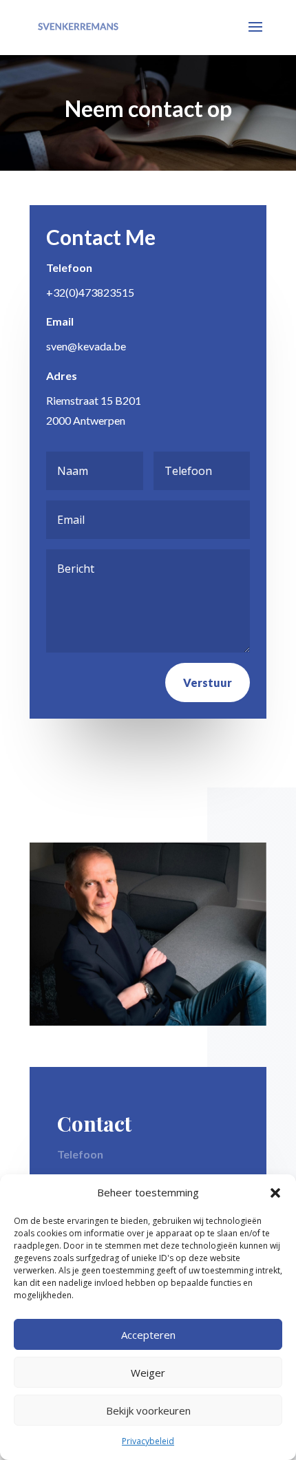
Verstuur (207, 682)
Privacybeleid (148, 1441)
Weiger (148, 1372)
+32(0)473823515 (90, 292)
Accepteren (148, 1335)
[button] (275, 1193)
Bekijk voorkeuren (148, 1410)
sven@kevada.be (86, 345)
